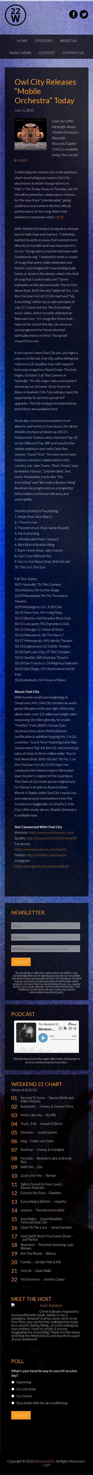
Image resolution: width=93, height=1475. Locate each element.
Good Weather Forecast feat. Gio (42, 1220)
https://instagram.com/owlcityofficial (41, 866)
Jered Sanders (61, 1227)
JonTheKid (30, 1239)
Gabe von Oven (42, 1141)
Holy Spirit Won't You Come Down (46, 1236)
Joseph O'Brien (51, 1123)
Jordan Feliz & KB (48, 1262)
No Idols (27, 1158)
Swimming (23, 1382)
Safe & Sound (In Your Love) (41, 1184)
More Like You (32, 1115)
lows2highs (29, 1219)
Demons (27, 1132)
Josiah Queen (47, 1132)
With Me (27, 1167)
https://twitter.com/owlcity (47, 855)
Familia (26, 1262)
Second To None (33, 1097)
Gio (39, 1167)
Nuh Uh (26, 1270)
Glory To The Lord (34, 1227)
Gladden (55, 1193)
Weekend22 (26, 15)
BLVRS (51, 1115)
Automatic (29, 1106)
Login (46, 1464)
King (24, 1141)
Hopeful (60, 1201)
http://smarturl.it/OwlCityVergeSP (52, 838)
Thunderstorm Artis (50, 1210)
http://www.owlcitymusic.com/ (51, 832)
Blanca (51, 1253)
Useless (27, 1210)
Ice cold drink (26, 1389)
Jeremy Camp (53, 1279)
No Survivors (30, 1279)
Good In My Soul (33, 1193)
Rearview (28, 1244)
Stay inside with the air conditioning (41, 1403)
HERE (21, 160)
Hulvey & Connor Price (56, 1106)
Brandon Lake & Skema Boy (46, 1160)
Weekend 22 (44, 1461)
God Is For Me (32, 1175)
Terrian (51, 1175)
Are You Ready (32, 1253)
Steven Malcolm (33, 1187)
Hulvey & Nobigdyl (50, 1149)
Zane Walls (43, 1270)
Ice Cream (24, 1396)
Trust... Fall (29, 1123)
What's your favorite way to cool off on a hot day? (44, 1373)
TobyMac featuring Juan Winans (47, 1246)
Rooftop (27, 1149)
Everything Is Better (36, 1201)
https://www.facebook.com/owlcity (40, 849)
